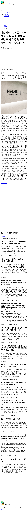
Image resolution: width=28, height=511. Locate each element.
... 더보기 (4, 183)
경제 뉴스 (6, 14)
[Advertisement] (14, 55)
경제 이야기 (7, 12)
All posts (3, 236)
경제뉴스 (6, 26)
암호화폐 (6, 16)
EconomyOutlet (8, 4)
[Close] (1, 10)
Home (5, 25)
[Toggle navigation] (13, 4)
